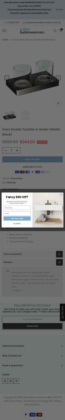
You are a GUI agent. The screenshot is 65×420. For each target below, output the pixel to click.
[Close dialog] (61, 194)
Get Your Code (17, 218)
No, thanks (17, 223)
